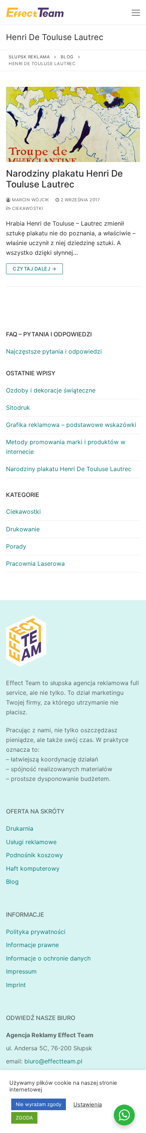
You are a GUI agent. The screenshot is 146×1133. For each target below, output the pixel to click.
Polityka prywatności (36, 931)
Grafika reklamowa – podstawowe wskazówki (71, 424)
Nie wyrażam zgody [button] (38, 1104)
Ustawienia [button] (87, 1104)
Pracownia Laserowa (35, 563)
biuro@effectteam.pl (53, 1061)
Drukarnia (19, 828)
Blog (12, 881)
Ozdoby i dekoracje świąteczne (50, 390)
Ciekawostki (27, 208)
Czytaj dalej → (34, 269)
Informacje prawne (32, 945)
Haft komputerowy (33, 868)
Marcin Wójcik (30, 199)
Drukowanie (23, 529)
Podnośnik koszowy (34, 855)
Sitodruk (18, 407)
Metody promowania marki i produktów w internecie (65, 446)
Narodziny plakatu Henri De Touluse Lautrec (64, 179)
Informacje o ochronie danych (48, 958)
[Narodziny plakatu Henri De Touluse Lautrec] (73, 124)
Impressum (21, 971)
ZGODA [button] (24, 1118)
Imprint (16, 985)
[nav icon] (136, 12)
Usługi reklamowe (31, 842)
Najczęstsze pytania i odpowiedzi (54, 351)
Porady (16, 546)
